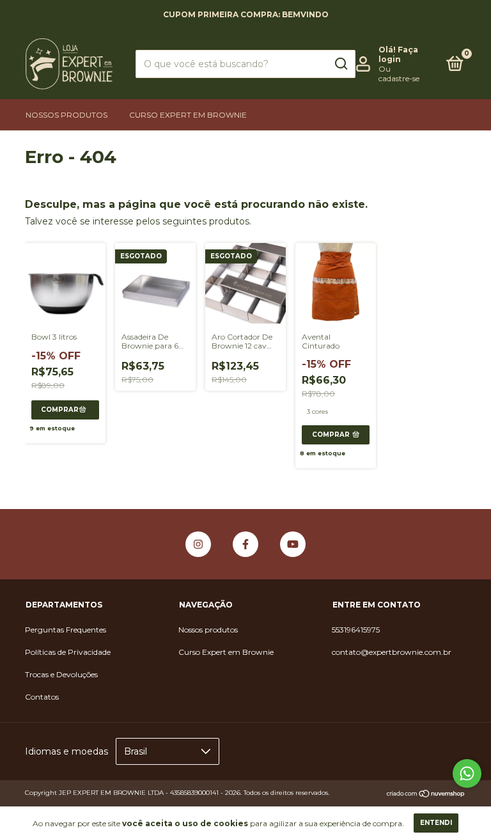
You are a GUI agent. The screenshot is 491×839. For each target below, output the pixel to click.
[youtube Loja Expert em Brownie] (293, 544)
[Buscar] (340, 63)
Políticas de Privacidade (68, 652)
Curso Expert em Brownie (188, 115)
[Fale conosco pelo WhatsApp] (467, 773)
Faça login (398, 54)
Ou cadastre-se (398, 73)
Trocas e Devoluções (61, 674)
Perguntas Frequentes (65, 629)
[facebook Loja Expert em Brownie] (245, 544)
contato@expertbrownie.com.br (391, 652)
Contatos (42, 697)
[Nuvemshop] (426, 794)
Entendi (436, 823)
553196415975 (356, 629)
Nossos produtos (66, 115)
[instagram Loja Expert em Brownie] (198, 544)
